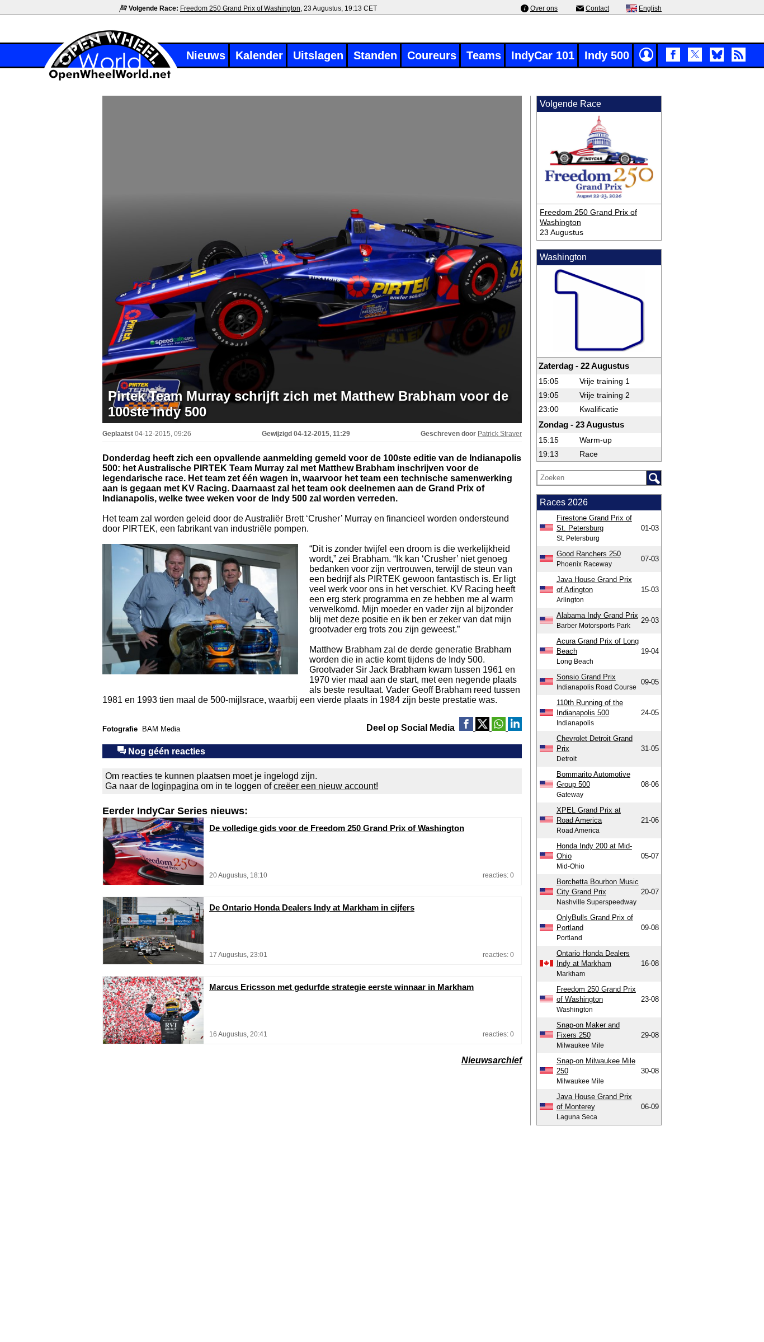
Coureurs (431, 55)
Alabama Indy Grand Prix (597, 615)
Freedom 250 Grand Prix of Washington (240, 8)
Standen (375, 55)
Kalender (259, 55)
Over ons (544, 8)
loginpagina (175, 786)
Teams (483, 55)
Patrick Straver (500, 434)
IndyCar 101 (542, 55)
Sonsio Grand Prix (586, 677)
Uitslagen (318, 55)
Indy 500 (606, 55)
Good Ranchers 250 (589, 554)
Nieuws (205, 55)
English (650, 8)
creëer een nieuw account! (325, 786)
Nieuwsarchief (491, 1060)
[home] (110, 79)
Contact (597, 8)
